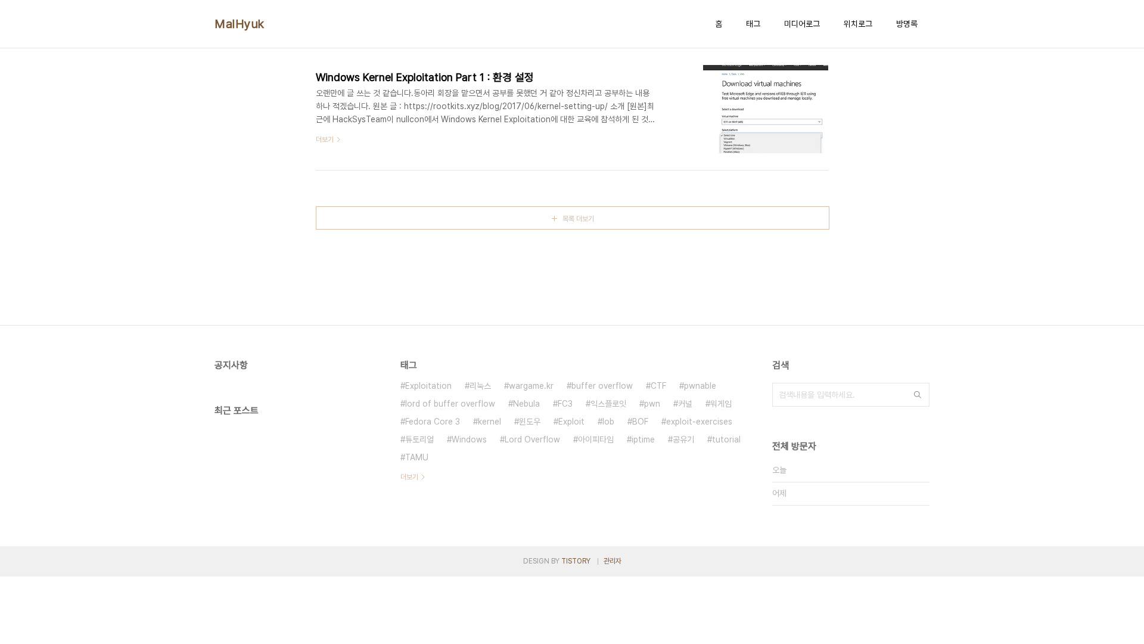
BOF (640, 421)
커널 (685, 403)
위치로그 (858, 24)
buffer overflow (602, 386)
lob (608, 421)
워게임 (721, 403)
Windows (469, 439)
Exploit (571, 421)
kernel (489, 421)
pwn (652, 403)
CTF (658, 386)
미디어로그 (802, 24)
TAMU (416, 457)
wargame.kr (531, 386)
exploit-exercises (699, 421)
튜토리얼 (419, 439)
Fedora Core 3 (432, 421)
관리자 (612, 561)
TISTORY (575, 561)
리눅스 (480, 386)
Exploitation (428, 386)
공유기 (683, 439)
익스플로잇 (608, 403)
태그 (753, 24)
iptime (643, 439)
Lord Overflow (532, 439)
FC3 (565, 403)
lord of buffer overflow (450, 403)
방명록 (907, 24)
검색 (917, 394)
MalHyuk (239, 24)
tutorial (726, 439)
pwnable (700, 386)
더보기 (409, 477)
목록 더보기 (578, 219)
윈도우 (529, 421)
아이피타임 (596, 439)
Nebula (526, 403)
